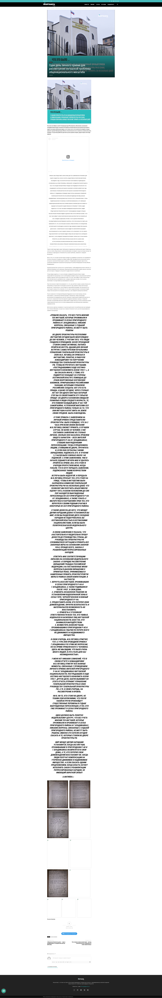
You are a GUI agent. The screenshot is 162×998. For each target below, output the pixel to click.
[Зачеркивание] (58, 962)
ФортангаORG (61, 246)
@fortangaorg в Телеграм (70, 933)
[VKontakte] (116, 1)
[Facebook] (110, 1)
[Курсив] (55, 962)
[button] (117, 4)
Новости (86, 4)
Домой (48, 8)
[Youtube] (118, 1)
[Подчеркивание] (56, 962)
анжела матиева (54, 936)
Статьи (98, 4)
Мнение (92, 4)
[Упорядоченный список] (60, 962)
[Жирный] (53, 962)
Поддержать (111, 4)
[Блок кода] (65, 962)
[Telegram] (114, 1)
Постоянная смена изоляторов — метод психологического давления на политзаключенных (81, 943)
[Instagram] (112, 1)
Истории (103, 4)
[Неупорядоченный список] (62, 962)
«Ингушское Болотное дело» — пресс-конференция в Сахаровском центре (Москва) (56, 943)
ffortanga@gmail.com (85, 986)
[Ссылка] (67, 962)
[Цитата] (64, 962)
